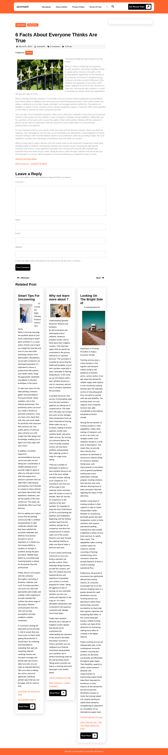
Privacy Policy (78, 7)
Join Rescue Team (136, 7)
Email (18, 233)
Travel (29, 53)
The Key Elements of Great (60, 678)
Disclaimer (46, 7)
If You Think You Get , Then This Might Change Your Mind (91, 726)
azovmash (23, 6)
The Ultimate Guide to (27, 700)
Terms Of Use (95, 7)
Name (18, 220)
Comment (19, 182)
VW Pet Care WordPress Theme (77, 752)
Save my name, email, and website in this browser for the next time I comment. (49, 261)
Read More (26, 707)
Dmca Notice (61, 7)
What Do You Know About (26, 159)
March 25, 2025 (25, 46)
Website (18, 247)
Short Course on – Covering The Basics (31, 164)
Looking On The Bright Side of (91, 299)
